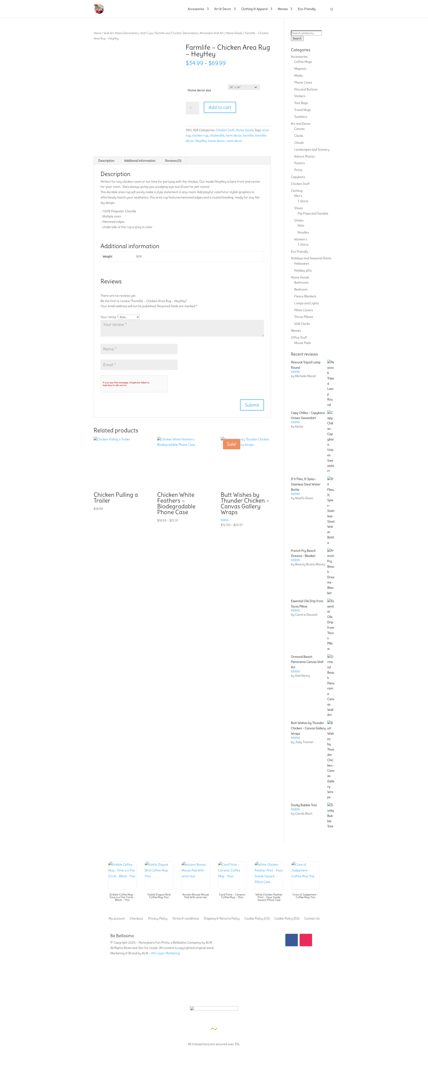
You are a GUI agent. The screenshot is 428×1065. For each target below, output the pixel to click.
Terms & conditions (185, 918)
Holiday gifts (303, 270)
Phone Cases (303, 82)
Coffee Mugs (303, 62)
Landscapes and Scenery (311, 149)
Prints (298, 170)
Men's (298, 196)
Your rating (109, 317)
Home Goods (234, 33)
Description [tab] (106, 161)
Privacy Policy (157, 918)
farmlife (248, 135)
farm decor (233, 135)
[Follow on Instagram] (306, 940)
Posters (299, 163)
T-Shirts (303, 201)
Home (97, 33)
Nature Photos (304, 156)
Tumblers (300, 117)
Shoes (298, 208)
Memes (283, 9)
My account (117, 918)
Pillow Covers (303, 310)
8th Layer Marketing (165, 953)
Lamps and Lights (306, 303)
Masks (298, 76)
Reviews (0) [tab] (173, 161)
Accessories (196, 9)
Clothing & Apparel (254, 9)
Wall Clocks (302, 324)
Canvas (299, 129)
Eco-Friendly (307, 9)
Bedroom (300, 289)
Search (297, 38)
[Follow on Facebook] (291, 940)
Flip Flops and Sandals (313, 213)
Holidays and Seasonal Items (311, 258)
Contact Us (312, 918)
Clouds (299, 143)
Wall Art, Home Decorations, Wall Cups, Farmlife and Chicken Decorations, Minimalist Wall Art (164, 33)
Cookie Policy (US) (257, 918)
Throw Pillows (303, 317)
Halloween (301, 264)
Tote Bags (301, 103)
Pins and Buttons (305, 89)
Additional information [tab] (139, 161)
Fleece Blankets (305, 296)
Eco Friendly (299, 251)
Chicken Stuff (225, 130)
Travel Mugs (302, 110)
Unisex (299, 220)
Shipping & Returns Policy (222, 918)
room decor (234, 141)
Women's (300, 239)
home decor (216, 141)
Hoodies (303, 232)
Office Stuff (299, 337)
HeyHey (201, 141)
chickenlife (217, 135)
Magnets (300, 69)
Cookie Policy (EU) (286, 918)
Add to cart (220, 107)
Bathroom (301, 282)
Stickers (299, 96)
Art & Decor (222, 9)
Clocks (298, 136)
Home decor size (199, 90)
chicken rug (200, 135)
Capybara (298, 177)
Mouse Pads (302, 343)
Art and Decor (301, 124)
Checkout (136, 918)
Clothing (296, 191)
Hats (301, 225)
